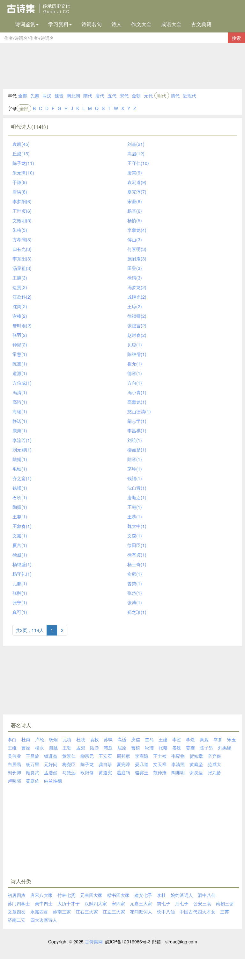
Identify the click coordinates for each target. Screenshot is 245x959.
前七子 (163, 903)
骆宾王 (141, 772)
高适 (121, 739)
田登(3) (134, 268)
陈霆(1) (19, 363)
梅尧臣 (69, 764)
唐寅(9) (134, 172)
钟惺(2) (19, 344)
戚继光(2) (136, 297)
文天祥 (160, 764)
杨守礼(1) (22, 574)
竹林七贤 (66, 895)
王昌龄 (32, 756)
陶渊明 (178, 772)
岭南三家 (62, 911)
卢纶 (39, 739)
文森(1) (134, 535)
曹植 (135, 747)
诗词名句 (91, 24)
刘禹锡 (224, 747)
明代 (161, 95)
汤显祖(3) (22, 268)
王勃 (67, 747)
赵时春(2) (136, 335)
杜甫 (25, 739)
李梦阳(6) (22, 201)
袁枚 (94, 739)
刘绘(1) (134, 440)
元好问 (50, 764)
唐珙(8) (19, 191)
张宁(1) (19, 602)
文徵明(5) (22, 220)
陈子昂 (206, 747)
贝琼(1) (134, 344)
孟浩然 (50, 772)
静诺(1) (19, 421)
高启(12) (136, 153)
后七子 (182, 903)
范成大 (214, 764)
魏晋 (59, 95)
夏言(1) (19, 545)
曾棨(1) (134, 583)
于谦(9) (19, 182)
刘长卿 (14, 772)
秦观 (204, 739)
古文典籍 (201, 24)
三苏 (224, 911)
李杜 (161, 895)
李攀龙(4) (136, 230)
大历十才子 (68, 903)
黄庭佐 (32, 781)
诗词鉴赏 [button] (25, 24)
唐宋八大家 (41, 895)
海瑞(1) (19, 411)
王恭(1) (134, 516)
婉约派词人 (182, 895)
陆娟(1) (19, 459)
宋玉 (231, 739)
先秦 (34, 95)
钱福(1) (134, 478)
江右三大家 (87, 911)
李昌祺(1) (136, 430)
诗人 (116, 24)
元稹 (67, 739)
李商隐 (141, 756)
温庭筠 (123, 772)
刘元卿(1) (22, 449)
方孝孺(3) (22, 239)
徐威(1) (19, 554)
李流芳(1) (22, 440)
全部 (22, 95)
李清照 (178, 764)
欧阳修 (87, 772)
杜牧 (80, 739)
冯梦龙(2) (136, 287)
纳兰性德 (53, 781)
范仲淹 (160, 772)
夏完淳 (123, 764)
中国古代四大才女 (197, 911)
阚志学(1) (136, 421)
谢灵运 (196, 772)
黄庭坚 (196, 764)
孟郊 (80, 747)
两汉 (46, 95)
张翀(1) (19, 593)
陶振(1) (19, 507)
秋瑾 (149, 747)
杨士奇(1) (136, 564)
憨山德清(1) (139, 411)
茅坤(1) (134, 468)
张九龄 (214, 772)
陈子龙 (87, 764)
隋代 (87, 95)
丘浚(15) (21, 153)
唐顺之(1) (136, 497)
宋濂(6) (134, 201)
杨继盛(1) (22, 564)
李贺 (176, 739)
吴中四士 (44, 903)
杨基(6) (134, 211)
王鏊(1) (19, 516)
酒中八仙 (207, 895)
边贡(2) (19, 287)
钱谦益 (50, 756)
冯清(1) (19, 392)
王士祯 (160, 756)
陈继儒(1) (136, 354)
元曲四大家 (91, 895)
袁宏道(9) (136, 182)
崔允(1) (134, 363)
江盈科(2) (22, 297)
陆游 (94, 747)
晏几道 (141, 764)
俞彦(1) (134, 574)
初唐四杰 (17, 895)
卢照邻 (14, 781)
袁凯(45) (21, 144)
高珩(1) (19, 402)
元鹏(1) (19, 583)
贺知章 (196, 756)
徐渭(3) (134, 277)
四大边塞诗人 (43, 920)
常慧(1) (19, 354)
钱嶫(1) (19, 488)
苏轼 (108, 739)
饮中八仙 (166, 911)
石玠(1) (19, 497)
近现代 (189, 95)
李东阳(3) (22, 258)
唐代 (99, 95)
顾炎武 (32, 772)
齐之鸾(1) (22, 478)
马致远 (69, 772)
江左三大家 (114, 911)
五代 (112, 95)
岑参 (217, 739)
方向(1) (134, 383)
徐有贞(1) (136, 554)
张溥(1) (134, 602)
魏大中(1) (136, 526)
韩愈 (108, 747)
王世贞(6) (22, 211)
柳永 (39, 747)
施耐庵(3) (136, 258)
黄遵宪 (105, 772)
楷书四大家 (118, 895)
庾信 (135, 739)
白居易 (14, 764)
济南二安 (17, 920)
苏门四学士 (19, 903)
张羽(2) (19, 335)
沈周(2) (19, 306)
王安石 (105, 756)
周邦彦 (123, 756)
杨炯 (53, 739)
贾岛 (149, 739)
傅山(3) (134, 239)
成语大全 (171, 24)
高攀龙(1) (136, 402)
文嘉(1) (19, 535)
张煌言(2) (136, 325)
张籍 (163, 747)
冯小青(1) (136, 392)
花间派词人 (141, 911)
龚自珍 (105, 764)
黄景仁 (69, 756)
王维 (12, 747)
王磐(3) (19, 277)
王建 (163, 739)
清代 (175, 95)
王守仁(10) (138, 163)
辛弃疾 (214, 756)
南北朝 (73, 95)
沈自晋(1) (136, 488)
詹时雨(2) (22, 325)
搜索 (236, 38)
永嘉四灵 (39, 911)
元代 (148, 95)
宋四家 (118, 903)
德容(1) (134, 373)
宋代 (124, 95)
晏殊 (176, 747)
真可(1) (19, 612)
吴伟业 (14, 756)
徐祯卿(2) (136, 316)
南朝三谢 (225, 903)
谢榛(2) (19, 316)
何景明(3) (136, 249)
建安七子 (143, 895)
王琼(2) (134, 306)
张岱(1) (134, 593)
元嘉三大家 (141, 903)
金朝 (136, 95)
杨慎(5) (134, 220)
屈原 (121, 747)
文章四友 (17, 911)
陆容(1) (134, 459)
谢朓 (53, 747)
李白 (12, 739)
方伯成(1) (22, 383)
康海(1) (19, 430)
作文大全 (141, 24)
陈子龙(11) (23, 163)
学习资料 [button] (58, 24)
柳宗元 (87, 756)
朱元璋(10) (23, 172)
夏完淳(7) (136, 191)
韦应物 (178, 756)
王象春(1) (22, 526)
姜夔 (190, 747)
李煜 (190, 739)
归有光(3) (22, 249)
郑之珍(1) (136, 612)
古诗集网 (94, 941)
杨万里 (32, 764)
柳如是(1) (136, 449)
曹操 (25, 747)
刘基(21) (136, 144)
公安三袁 (202, 903)
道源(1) (19, 373)
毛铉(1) (19, 468)
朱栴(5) (19, 230)
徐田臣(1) (136, 545)
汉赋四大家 (96, 903)
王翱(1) (134, 507)
